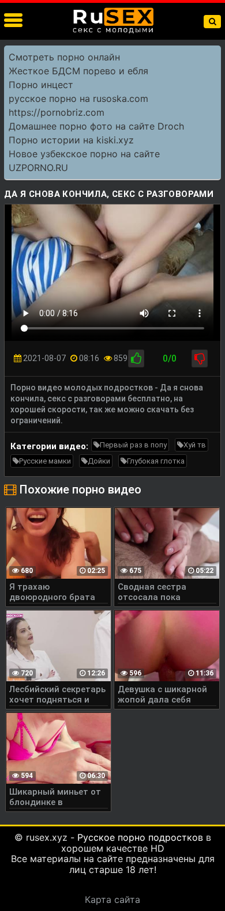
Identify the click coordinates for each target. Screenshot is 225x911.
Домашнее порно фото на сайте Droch (96, 126)
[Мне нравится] (136, 358)
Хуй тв (194, 445)
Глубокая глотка (156, 461)
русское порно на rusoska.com (78, 98)
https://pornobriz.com (56, 112)
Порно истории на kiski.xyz (71, 140)
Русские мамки (45, 461)
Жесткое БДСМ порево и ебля (78, 71)
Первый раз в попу (133, 445)
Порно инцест (41, 84)
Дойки (99, 461)
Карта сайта (112, 899)
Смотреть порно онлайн (64, 57)
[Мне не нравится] (200, 358)
